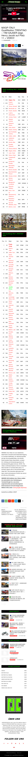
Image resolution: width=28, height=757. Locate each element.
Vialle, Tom (12, 252)
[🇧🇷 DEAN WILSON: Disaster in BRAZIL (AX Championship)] (5, 598)
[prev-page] (2, 604)
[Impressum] (5, 653)
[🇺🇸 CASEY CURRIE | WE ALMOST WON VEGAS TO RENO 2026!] (5, 578)
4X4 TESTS (11, 647)
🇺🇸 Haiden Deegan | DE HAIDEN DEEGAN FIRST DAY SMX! (17, 571)
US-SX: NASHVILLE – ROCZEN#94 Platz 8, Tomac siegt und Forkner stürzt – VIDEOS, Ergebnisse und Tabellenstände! (21, 514)
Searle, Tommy (13, 129)
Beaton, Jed (12, 329)
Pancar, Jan (12, 372)
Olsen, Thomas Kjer (11, 256)
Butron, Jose (12, 206)
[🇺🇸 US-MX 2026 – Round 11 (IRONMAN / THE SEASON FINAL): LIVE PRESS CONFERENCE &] (5, 538)
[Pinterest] (9, 45)
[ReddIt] (12, 45)
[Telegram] (16, 45)
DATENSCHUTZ (13, 658)
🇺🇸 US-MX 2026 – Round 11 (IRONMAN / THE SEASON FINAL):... (17, 625)
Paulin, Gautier (13, 110)
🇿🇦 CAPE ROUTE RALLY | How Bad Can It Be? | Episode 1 (17, 591)
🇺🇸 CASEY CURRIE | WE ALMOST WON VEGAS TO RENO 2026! (17, 578)
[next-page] (5, 604)
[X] (23, 743)
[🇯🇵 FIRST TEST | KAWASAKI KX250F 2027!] (5, 584)
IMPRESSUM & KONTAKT (14, 652)
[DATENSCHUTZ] (5, 659)
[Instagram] (11, 743)
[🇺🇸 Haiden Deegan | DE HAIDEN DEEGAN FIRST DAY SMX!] (5, 571)
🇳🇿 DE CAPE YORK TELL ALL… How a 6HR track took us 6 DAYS (17, 564)
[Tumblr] (19, 743)
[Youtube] (14, 747)
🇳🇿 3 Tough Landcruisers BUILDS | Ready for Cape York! (17, 532)
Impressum (13, 651)
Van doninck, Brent (11, 293)
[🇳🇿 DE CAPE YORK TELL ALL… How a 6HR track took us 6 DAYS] (5, 564)
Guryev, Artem (13, 176)
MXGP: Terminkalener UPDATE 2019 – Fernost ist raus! (7, 512)
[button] (2, 2)
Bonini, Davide (13, 169)
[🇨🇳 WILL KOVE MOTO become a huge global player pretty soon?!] (5, 548)
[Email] (19, 45)
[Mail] (15, 743)
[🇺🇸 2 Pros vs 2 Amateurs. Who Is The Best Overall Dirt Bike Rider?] (5, 555)
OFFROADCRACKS (7, 40)
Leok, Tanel (12, 153)
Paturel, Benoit (13, 148)
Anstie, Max (12, 142)
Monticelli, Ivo (12, 108)
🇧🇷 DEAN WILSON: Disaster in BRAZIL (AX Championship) (17, 598)
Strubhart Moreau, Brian (11, 282)
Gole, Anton (12, 127)
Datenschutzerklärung (11, 752)
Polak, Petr (12, 391)
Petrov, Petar (12, 155)
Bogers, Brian (12, 150)
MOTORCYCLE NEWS (4, 540)
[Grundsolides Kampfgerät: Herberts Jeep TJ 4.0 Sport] (5, 646)
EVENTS (6, 5)
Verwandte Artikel (14, 524)
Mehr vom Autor (14, 526)
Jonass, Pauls (12, 117)
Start (2, 5)
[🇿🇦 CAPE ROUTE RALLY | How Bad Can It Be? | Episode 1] (5, 591)
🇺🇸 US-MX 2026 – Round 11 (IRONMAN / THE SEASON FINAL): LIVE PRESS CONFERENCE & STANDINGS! (17, 540)
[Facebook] (2, 45)
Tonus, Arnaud (13, 106)
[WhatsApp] (6, 45)
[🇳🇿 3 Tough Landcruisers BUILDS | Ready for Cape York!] (5, 532)
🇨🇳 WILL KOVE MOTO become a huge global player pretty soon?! (17, 548)
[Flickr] (7, 743)
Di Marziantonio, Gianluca (12, 194)
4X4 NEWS (3, 533)
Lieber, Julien (12, 136)
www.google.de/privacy (20, 487)
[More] (22, 45)
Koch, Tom (12, 190)
